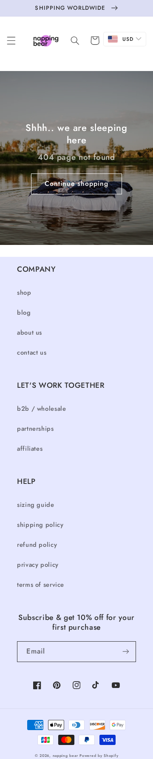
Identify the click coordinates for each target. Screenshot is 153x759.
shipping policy (40, 524)
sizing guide (35, 504)
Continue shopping (77, 183)
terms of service (40, 584)
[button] (11, 40)
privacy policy (38, 564)
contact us (31, 352)
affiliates (29, 448)
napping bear (65, 755)
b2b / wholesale (41, 408)
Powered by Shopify (98, 755)
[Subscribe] (126, 651)
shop (24, 292)
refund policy (37, 544)
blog (24, 312)
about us (29, 332)
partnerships (35, 428)
